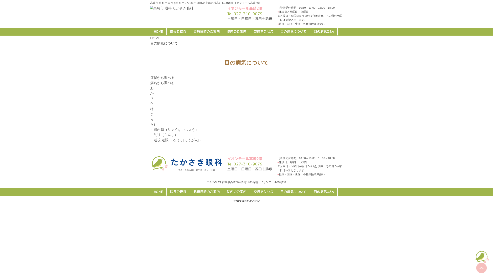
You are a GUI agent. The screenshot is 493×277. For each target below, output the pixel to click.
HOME (155, 38)
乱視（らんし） (166, 135)
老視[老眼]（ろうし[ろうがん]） (178, 140)
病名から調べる (162, 83)
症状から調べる (162, 78)
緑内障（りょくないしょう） (176, 130)
